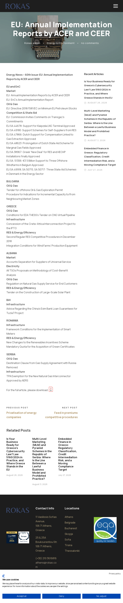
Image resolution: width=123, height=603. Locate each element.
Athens (69, 517)
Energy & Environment (61, 43)
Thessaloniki (72, 550)
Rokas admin (32, 43)
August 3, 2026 (39, 484)
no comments (90, 43)
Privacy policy (115, 573)
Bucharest (71, 528)
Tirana (68, 545)
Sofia (68, 539)
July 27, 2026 (64, 475)
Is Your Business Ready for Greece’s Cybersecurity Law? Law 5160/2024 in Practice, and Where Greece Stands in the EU (15, 454)
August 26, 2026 (14, 475)
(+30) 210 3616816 (46, 558)
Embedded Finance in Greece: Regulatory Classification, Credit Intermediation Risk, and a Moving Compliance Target (100, 156)
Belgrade (70, 522)
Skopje (69, 534)
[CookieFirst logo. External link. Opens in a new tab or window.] (3, 576)
